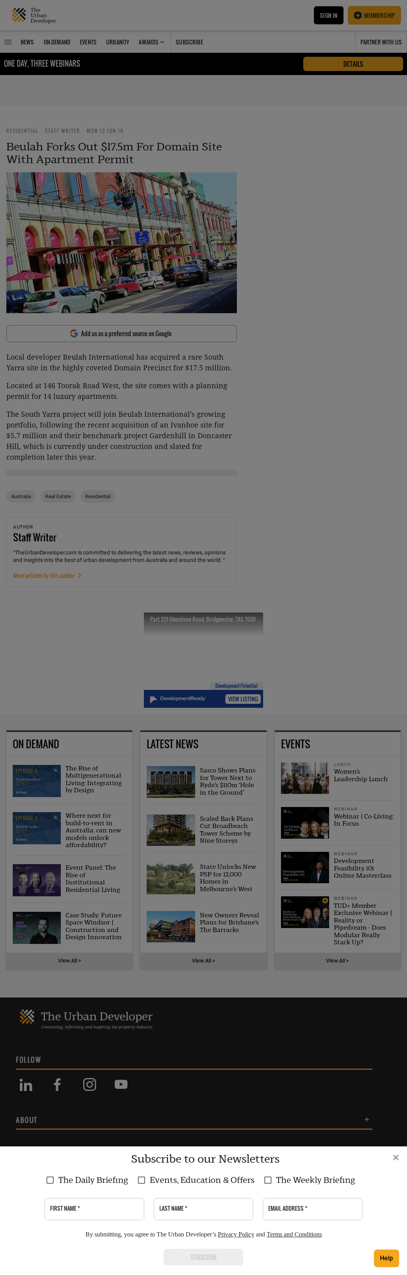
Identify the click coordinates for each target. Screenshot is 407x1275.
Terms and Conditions (294, 1234)
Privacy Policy (236, 1234)
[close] (396, 1157)
